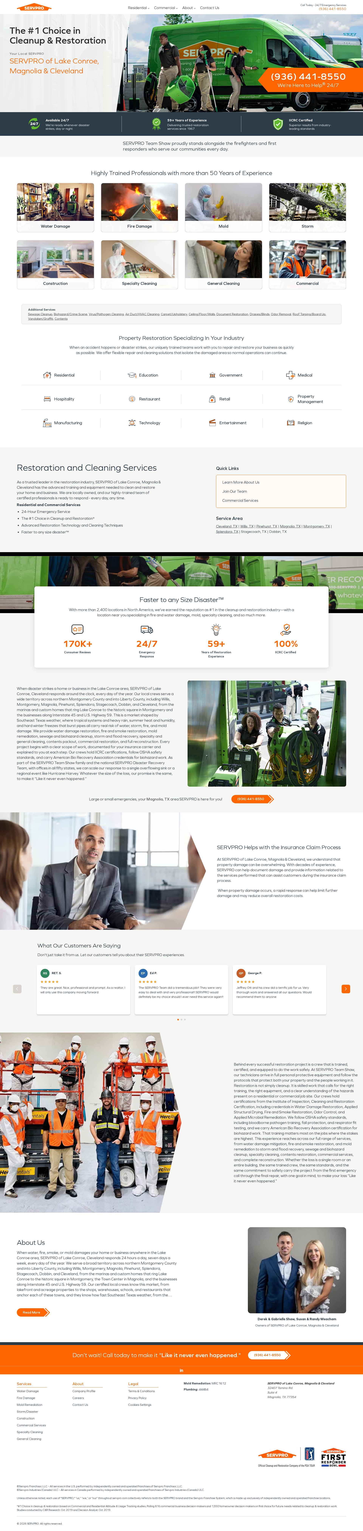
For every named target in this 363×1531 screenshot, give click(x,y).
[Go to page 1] (178, 1019)
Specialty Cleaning (30, 1432)
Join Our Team (234, 491)
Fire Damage (26, 1398)
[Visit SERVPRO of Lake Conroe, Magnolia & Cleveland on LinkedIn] (181, 1370)
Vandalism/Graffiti (40, 318)
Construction (26, 1418)
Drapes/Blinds (259, 314)
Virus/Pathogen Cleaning (106, 314)
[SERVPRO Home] (34, 7)
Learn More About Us (240, 482)
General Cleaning (29, 1439)
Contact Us (209, 7)
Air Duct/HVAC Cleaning (142, 314)
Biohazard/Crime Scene (70, 314)
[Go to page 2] (181, 1019)
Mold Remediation (29, 1405)
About (187, 8)
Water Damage (28, 1391)
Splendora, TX (227, 532)
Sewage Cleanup (40, 314)
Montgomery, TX (316, 526)
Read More (31, 1312)
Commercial (164, 8)
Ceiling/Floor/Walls (202, 314)
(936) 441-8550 (332, 9)
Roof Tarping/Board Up (309, 314)
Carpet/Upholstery (174, 314)
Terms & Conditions (141, 1391)
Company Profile (83, 1391)
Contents (61, 318)
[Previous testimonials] (17, 989)
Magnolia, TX (290, 526)
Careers (78, 1398)
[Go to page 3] (185, 1019)
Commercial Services (240, 500)
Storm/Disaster (27, 1411)
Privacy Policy (137, 1398)
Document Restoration (232, 314)
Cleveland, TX (226, 526)
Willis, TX (247, 526)
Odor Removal (281, 314)
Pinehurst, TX (266, 526)
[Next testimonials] (346, 989)
